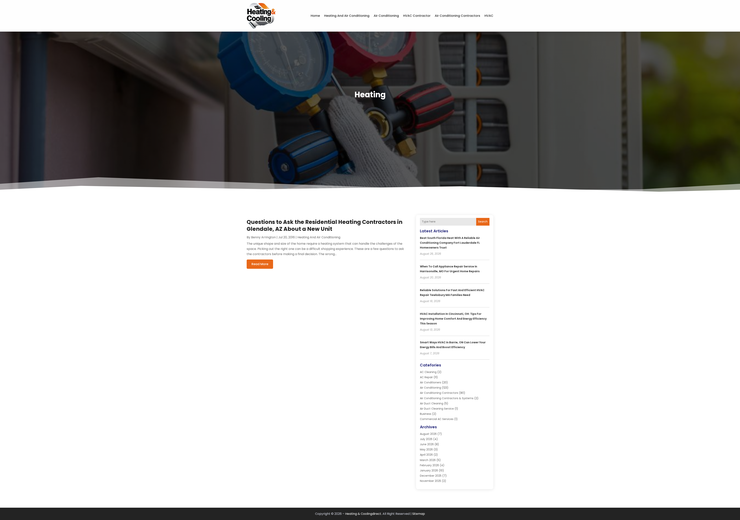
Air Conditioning (386, 15)
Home (315, 15)
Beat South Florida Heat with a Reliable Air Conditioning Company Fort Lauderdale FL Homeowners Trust (450, 242)
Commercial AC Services (436, 419)
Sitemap (418, 514)
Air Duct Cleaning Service (437, 409)
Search (483, 221)
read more (259, 264)
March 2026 (428, 460)
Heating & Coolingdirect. (363, 514)
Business (425, 414)
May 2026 (426, 449)
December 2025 (430, 476)
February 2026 (429, 465)
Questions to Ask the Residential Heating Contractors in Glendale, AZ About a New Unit (324, 225)
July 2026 (426, 439)
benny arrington (263, 237)
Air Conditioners (430, 382)
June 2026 (427, 444)
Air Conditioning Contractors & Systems (446, 398)
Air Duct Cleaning (431, 403)
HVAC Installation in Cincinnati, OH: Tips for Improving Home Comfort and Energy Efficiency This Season (453, 318)
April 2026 (426, 455)
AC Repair (426, 377)
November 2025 (430, 481)
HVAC (488, 15)
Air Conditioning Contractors (457, 15)
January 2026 (429, 470)
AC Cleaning (428, 372)
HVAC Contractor (417, 15)
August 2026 (428, 434)
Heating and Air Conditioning (346, 15)
